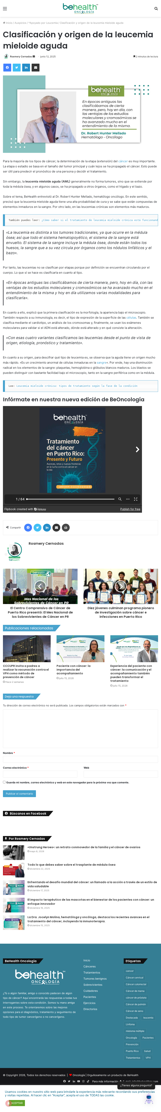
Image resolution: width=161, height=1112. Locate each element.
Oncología (131, 1037)
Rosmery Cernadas (21, 56)
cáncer (123, 161)
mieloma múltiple (135, 1030)
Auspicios (20, 22)
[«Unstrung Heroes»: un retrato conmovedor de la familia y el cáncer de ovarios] (14, 852)
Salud (147, 1051)
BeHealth (132, 1075)
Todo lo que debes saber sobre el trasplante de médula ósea (71, 865)
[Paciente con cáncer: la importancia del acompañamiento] (80, 648)
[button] (149, 1099)
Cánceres (89, 966)
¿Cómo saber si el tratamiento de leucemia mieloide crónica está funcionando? (101, 220)
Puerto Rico (132, 1051)
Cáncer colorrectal (136, 984)
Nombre (9, 752)
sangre (101, 362)
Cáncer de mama (135, 990)
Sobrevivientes (92, 984)
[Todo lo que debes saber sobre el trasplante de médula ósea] (14, 870)
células (131, 317)
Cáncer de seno (134, 1010)
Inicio (8, 22)
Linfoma (130, 1024)
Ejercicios (89, 1003)
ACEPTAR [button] (17, 1103)
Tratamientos (91, 972)
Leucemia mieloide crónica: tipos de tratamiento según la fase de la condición (76, 385)
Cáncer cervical (134, 977)
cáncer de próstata (136, 997)
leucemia (148, 1017)
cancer (130, 970)
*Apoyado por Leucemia (43, 22)
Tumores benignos (95, 978)
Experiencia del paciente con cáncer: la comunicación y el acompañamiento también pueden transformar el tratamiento (131, 673)
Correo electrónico (16, 767)
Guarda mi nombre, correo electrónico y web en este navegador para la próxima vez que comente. (67, 782)
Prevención (132, 1044)
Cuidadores (90, 990)
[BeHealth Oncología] (80, 8)
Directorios (90, 1009)
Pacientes (89, 996)
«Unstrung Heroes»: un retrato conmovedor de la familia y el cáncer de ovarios (83, 847)
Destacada (132, 1017)
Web (86, 767)
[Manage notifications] (8, 1103)
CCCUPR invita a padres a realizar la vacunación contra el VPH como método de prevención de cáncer (26, 671)
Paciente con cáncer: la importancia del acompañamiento (74, 669)
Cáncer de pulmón (136, 1004)
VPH (148, 1057)
